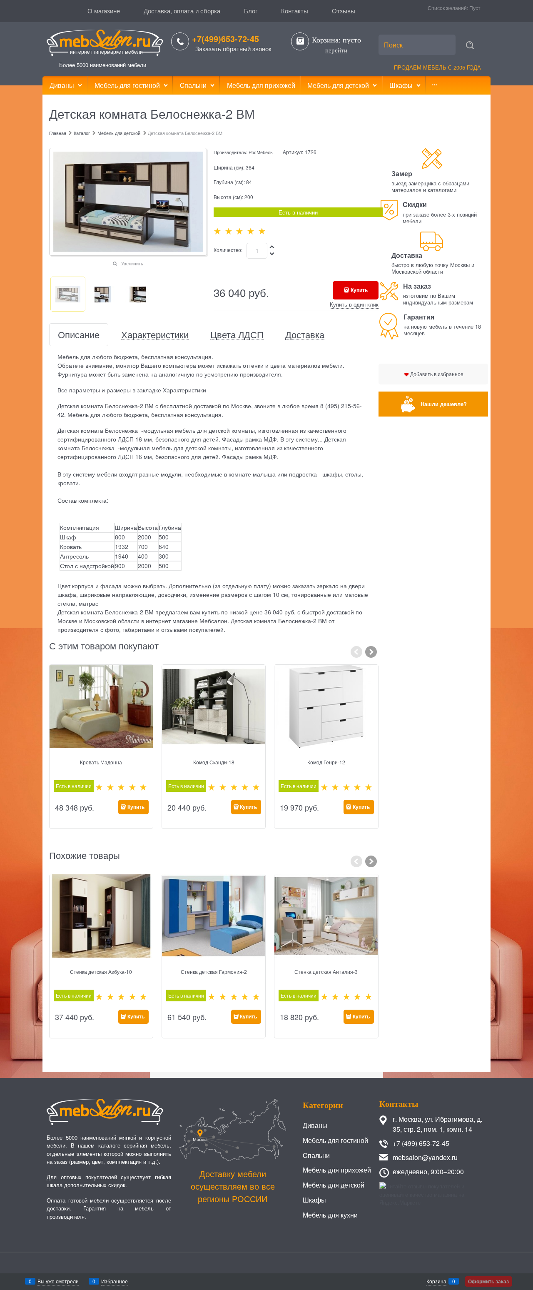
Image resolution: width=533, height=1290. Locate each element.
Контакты (294, 10)
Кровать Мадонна (101, 762)
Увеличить (132, 263)
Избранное (114, 1281)
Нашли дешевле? (444, 404)
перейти (336, 50)
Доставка (304, 334)
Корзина (436, 1281)
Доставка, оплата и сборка (182, 10)
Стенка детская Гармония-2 (214, 971)
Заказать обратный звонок (233, 48)
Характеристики (155, 334)
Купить (359, 290)
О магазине (103, 10)
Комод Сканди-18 (213, 762)
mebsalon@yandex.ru (425, 1157)
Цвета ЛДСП (237, 334)
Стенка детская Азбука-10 (101, 971)
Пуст (475, 7)
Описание (79, 334)
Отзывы (343, 10)
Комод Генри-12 (326, 762)
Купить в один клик (354, 304)
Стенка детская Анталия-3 (326, 971)
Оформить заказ (488, 1281)
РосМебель (261, 152)
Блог (250, 10)
